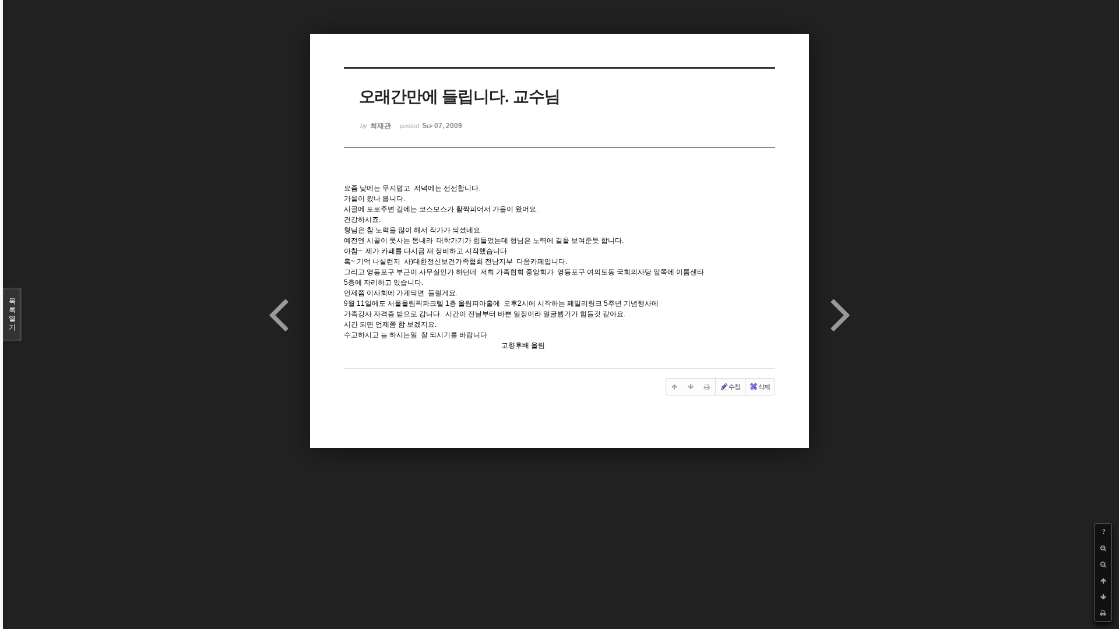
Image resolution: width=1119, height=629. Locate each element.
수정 (734, 386)
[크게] (1103, 548)
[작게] (1103, 564)
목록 (12, 314)
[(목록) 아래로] (1103, 597)
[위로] (1103, 581)
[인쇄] (1103, 613)
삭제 (764, 386)
